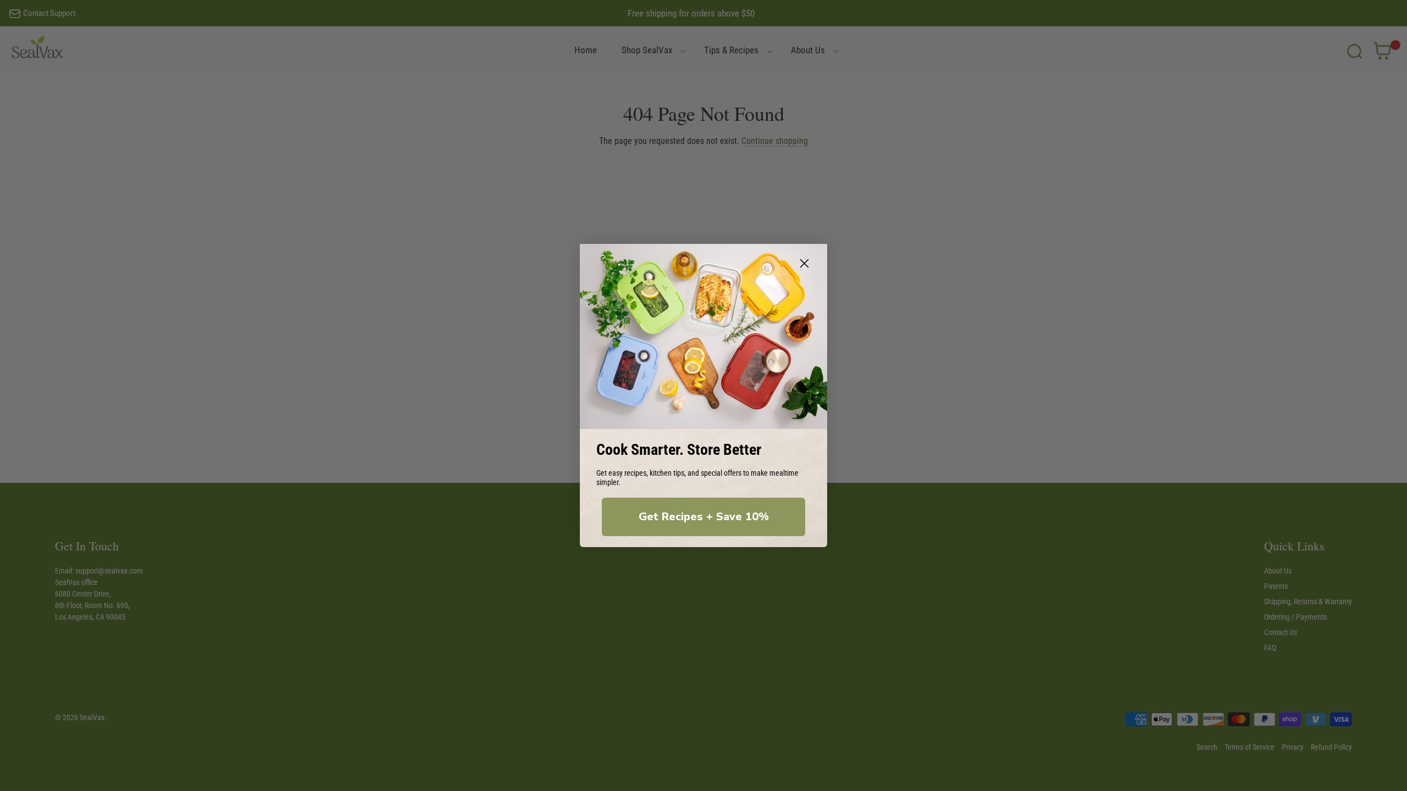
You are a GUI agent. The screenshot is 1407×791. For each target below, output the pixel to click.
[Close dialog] (804, 263)
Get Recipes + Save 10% (704, 516)
